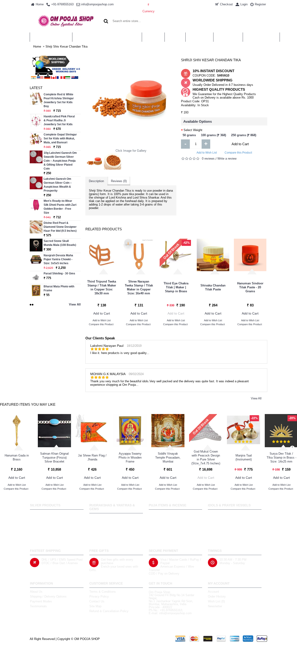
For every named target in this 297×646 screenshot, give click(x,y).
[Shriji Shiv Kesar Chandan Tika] (94, 161)
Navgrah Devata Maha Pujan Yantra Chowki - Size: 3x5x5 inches (58, 259)
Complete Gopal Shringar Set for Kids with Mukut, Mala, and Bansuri (60, 138)
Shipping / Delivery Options (48, 596)
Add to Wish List (207, 152)
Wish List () (216, 601)
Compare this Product (238, 152)
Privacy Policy (99, 596)
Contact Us (96, 601)
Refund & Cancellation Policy (109, 611)
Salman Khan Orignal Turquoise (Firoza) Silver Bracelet (54, 457)
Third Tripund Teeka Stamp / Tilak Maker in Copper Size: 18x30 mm (101, 287)
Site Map (95, 606)
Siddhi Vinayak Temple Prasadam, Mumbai (168, 457)
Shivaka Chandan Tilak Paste (213, 287)
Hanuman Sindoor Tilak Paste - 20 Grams (250, 287)
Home (37, 46)
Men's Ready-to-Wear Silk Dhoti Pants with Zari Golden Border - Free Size (60, 206)
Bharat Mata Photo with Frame (59, 288)
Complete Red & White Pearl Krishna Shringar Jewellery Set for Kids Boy (59, 100)
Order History (217, 596)
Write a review (226, 158)
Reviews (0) (119, 181)
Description (96, 181)
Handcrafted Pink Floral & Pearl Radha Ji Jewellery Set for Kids (59, 120)
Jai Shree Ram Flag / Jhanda (92, 457)
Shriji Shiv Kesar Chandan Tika (66, 46)
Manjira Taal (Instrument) (244, 457)
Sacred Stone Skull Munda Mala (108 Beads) (60, 243)
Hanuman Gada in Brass (17, 457)
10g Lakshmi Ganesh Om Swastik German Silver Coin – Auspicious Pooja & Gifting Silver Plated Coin (60, 160)
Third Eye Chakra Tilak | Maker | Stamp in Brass (176, 287)
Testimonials (38, 606)
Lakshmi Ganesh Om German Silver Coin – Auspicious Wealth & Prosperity (58, 184)
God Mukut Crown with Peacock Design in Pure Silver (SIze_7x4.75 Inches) (205, 457)
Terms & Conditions (102, 591)
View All (256, 398)
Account (213, 591)
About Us (36, 591)
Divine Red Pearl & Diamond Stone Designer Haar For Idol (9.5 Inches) (60, 226)
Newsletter (215, 606)
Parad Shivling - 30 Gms (59, 273)
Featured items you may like (27, 404)
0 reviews (208, 158)
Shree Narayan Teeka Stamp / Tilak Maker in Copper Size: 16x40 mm (139, 287)
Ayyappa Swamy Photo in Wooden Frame (130, 457)
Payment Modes (41, 601)
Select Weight (193, 130)
